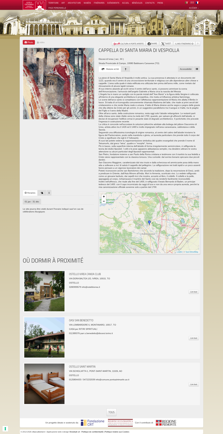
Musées (87, 3)
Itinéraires (99, 3)
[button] (149, 222)
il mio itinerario (183, 43)
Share (154, 43)
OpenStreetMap (191, 251)
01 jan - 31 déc (32, 201)
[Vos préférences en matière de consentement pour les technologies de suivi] (5, 429)
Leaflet (179, 251)
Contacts (149, 3)
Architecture (74, 3)
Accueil (125, 3)
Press (160, 3)
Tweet (167, 43)
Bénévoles (137, 3)
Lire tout (193, 292)
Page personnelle (57, 8)
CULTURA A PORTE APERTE (132, 43)
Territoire (53, 3)
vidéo (42, 42)
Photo (30, 42)
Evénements (113, 3)
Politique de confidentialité (92, 432)
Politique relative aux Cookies (117, 432)
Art (63, 3)
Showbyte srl (74, 432)
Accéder (193, 8)
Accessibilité (186, 69)
